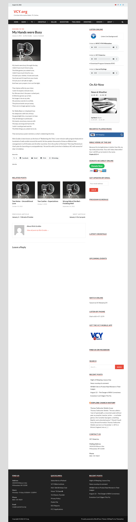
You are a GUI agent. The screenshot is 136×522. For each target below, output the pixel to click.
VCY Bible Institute (57, 484)
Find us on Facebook (99, 350)
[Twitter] (120, 5)
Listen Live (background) (109, 36)
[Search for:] (106, 367)
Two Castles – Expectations (48, 201)
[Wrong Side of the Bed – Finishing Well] (74, 199)
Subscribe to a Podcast (58, 480)
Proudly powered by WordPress (91, 519)
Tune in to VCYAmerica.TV (98, 303)
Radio (24, 22)
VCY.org (20, 11)
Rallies (54, 22)
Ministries (87, 22)
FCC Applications (57, 509)
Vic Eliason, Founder (58, 495)
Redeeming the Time (18, 29)
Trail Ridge (76, 22)
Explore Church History (103, 403)
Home (16, 22)
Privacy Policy (55, 498)
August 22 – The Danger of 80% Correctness (105, 392)
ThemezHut (119, 519)
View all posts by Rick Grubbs (38, 230)
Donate (99, 22)
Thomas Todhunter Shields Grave (101, 408)
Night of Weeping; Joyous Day (100, 380)
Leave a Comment (38, 36)
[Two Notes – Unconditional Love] (23, 199)
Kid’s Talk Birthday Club (59, 488)
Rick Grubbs (28, 36)
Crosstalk (42, 22)
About (109, 22)
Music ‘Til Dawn (57, 491)
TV (32, 22)
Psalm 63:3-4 (93, 154)
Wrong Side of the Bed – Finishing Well (72, 202)
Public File (54, 502)
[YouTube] (115, 5)
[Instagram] (123, 5)
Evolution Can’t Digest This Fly (100, 396)
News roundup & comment (99, 383)
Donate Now (97, 166)
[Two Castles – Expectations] (49, 199)
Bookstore (64, 22)
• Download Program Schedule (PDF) (102, 63)
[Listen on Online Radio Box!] (122, 135)
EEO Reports (55, 506)
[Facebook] (118, 5)
